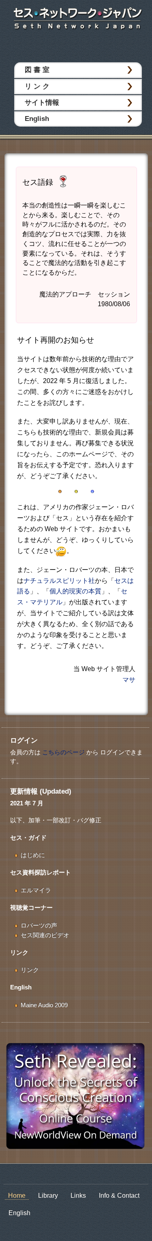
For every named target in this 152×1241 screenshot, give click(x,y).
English (37, 119)
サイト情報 (42, 102)
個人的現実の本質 (75, 591)
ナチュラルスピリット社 (59, 580)
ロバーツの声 (39, 925)
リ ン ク (37, 86)
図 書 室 (37, 70)
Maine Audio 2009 (44, 1005)
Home (17, 1195)
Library (48, 1195)
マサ (128, 679)
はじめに (33, 854)
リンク (30, 969)
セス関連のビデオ (45, 935)
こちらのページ (63, 752)
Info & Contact (119, 1195)
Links (78, 1195)
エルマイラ (36, 890)
